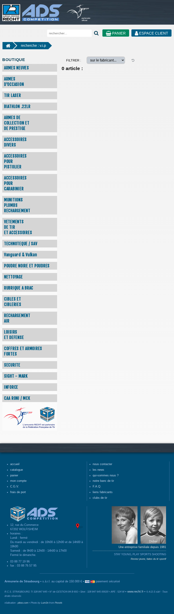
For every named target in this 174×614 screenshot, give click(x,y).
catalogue (16, 469)
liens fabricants (103, 492)
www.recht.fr (135, 591)
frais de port (18, 492)
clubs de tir (100, 497)
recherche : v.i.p (33, 45)
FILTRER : (73, 60)
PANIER (118, 33)
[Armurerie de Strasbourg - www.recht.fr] (31, 10)
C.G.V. (14, 486)
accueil (14, 464)
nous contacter (102, 464)
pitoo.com (23, 602)
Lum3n (44, 602)
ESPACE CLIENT (153, 33)
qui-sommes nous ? (105, 475)
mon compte (18, 480)
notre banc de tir (103, 480)
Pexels (58, 602)
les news (98, 469)
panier (14, 475)
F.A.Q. (97, 486)
